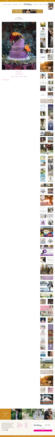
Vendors (9, 4)
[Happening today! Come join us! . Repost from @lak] (38, 414)
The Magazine (35, 4)
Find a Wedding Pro (20, 424)
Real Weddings (15, 4)
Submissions (26, 426)
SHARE (13, 76)
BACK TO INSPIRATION (6, 79)
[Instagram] (5, 0)
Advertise (26, 425)
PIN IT (21, 76)
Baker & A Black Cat (19, 71)
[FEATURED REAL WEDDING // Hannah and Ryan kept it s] (49, 414)
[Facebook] (3, 0)
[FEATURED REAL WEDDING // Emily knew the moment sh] (16, 414)
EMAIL (26, 76)
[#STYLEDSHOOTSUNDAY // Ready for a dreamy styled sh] (27, 414)
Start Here (5, 4)
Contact (26, 427)
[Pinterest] (2, 0)
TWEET (17, 76)
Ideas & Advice (19, 425)
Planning (40, 4)
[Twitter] (6, 0)
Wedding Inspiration (20, 426)
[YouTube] (8, 0)
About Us (26, 424)
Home (28, 4)
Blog (20, 4)
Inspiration (46, 4)
